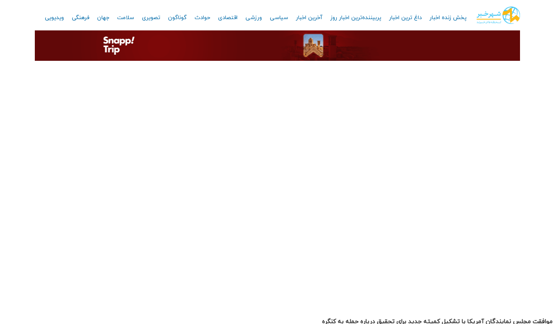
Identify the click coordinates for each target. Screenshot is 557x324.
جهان (103, 18)
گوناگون (177, 18)
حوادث (202, 18)
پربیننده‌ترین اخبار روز (355, 18)
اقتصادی (228, 18)
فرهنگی (80, 18)
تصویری (151, 18)
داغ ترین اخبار (405, 18)
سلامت (125, 18)
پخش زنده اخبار (447, 18)
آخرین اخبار (309, 18)
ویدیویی (54, 18)
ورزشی (253, 18)
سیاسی (279, 18)
